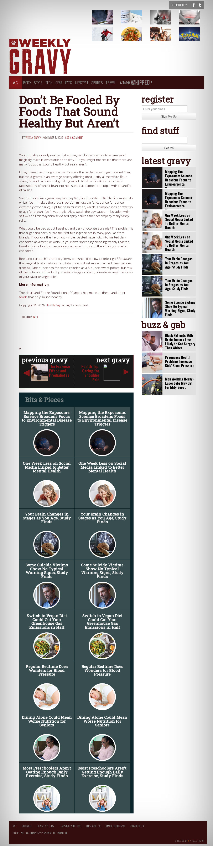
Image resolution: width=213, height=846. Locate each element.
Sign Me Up (169, 116)
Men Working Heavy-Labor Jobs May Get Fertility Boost (179, 383)
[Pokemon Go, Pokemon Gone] (195, 37)
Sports (97, 82)
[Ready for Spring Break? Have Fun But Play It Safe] (165, 37)
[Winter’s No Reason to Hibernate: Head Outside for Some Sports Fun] (107, 37)
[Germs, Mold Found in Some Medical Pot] (107, 20)
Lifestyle (82, 82)
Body (27, 82)
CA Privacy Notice (70, 826)
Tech (49, 82)
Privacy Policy (45, 826)
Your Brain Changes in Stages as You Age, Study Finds (47, 517)
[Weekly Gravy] (40, 56)
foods (23, 297)
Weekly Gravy (33, 137)
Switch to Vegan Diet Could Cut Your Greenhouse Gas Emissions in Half (47, 621)
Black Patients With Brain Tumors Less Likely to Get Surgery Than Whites (180, 341)
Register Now (179, 4)
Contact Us (137, 826)
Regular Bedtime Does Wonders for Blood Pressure (47, 670)
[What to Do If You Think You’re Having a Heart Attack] (165, 20)
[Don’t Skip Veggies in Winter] (136, 37)
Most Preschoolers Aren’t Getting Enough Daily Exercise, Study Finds (47, 771)
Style (38, 82)
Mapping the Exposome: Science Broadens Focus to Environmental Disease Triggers (47, 418)
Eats (68, 82)
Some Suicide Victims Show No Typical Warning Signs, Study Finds (47, 570)
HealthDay (53, 305)
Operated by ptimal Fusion (189, 840)
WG (15, 82)
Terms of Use (93, 826)
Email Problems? (115, 826)
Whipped (136, 82)
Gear (59, 82)
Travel (111, 82)
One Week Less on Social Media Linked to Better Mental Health (47, 467)
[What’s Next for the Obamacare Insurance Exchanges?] (136, 20)
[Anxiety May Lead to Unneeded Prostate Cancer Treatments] (195, 20)
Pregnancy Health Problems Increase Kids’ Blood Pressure (179, 361)
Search (169, 148)
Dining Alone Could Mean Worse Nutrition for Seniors (47, 721)
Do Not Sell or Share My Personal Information (40, 833)
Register (26, 826)
